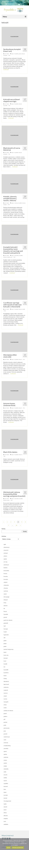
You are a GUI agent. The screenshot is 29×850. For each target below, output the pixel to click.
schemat (6, 742)
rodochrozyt (7, 736)
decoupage (6, 596)
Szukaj (3, 528)
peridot (5, 722)
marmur (6, 693)
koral (5, 661)
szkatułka (6, 769)
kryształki (5, 105)
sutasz (5, 760)
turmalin (6, 795)
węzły (5, 804)
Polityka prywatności (17, 847)
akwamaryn (7, 547)
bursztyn (6, 579)
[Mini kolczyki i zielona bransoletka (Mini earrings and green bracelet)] (14, 479)
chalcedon (6, 585)
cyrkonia (6, 591)
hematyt (6, 629)
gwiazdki (6, 623)
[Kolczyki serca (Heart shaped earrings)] (14, 86)
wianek (5, 806)
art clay (5, 561)
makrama (6, 687)
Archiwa (4, 536)
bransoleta (17, 255)
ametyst (6, 553)
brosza (5, 573)
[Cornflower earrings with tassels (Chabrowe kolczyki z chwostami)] (14, 290)
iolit (4, 637)
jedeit (5, 646)
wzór (11, 257)
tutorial (5, 798)
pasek (5, 713)
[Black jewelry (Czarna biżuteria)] (14, 135)
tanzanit (6, 786)
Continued (6, 69)
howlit (5, 631)
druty (5, 602)
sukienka (6, 757)
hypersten (6, 634)
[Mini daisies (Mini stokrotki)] (14, 342)
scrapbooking (7, 745)
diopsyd (6, 599)
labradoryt (6, 681)
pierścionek (6, 728)
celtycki (5, 582)
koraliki (8, 257)
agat (5, 544)
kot (4, 666)
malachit (6, 690)
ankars (5, 556)
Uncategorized (7, 801)
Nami (8, 53)
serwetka (6, 748)
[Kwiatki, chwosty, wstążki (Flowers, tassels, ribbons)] (14, 183)
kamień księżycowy (8, 649)
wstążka (5, 204)
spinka (5, 754)
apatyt (5, 559)
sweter (5, 763)
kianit (5, 652)
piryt (5, 731)
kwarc (5, 675)
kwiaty (5, 678)
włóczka (6, 815)
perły (5, 725)
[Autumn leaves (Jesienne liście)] (14, 390)
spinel (5, 751)
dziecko (5, 605)
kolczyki (23, 53)
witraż (5, 812)
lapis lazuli (6, 684)
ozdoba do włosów (8, 710)
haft (5, 626)
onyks (8, 500)
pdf (4, 719)
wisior (5, 809)
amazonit (6, 550)
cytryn (5, 594)
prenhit (5, 734)
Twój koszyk (8, 1)
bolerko (5, 567)
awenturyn (6, 564)
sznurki (5, 774)
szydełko (6, 783)
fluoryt (5, 611)
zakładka (6, 824)
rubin (5, 739)
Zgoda (8, 847)
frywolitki (16, 53)
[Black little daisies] (14, 439)
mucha (5, 699)
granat (19, 53)
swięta (5, 766)
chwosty (16, 203)
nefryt (5, 704)
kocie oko (6, 655)
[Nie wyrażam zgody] (27, 844)
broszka (6, 576)
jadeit (5, 640)
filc (4, 608)
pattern (5, 716)
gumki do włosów (8, 620)
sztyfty (5, 777)
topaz (5, 792)
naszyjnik (5, 55)
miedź (5, 696)
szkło (5, 771)
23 (16, 525)
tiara (5, 789)
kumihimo (6, 672)
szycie (5, 780)
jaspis (5, 643)
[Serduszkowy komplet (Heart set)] (14, 36)
